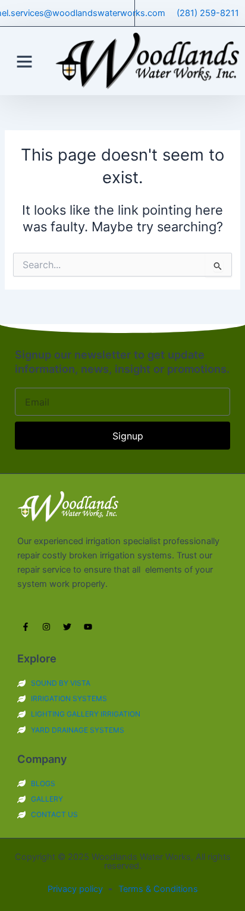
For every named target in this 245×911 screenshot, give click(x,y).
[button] (24, 61)
